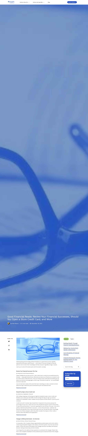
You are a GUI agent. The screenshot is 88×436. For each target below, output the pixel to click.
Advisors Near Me (24, 2)
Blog (49, 2)
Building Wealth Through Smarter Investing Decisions (71, 344)
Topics (72, 339)
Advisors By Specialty (38, 2)
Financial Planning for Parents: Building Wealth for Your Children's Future (72, 359)
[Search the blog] (78, 366)
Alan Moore (15, 323)
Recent (66, 339)
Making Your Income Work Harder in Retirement (71, 349)
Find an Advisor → (72, 2)
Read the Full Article (21, 387)
